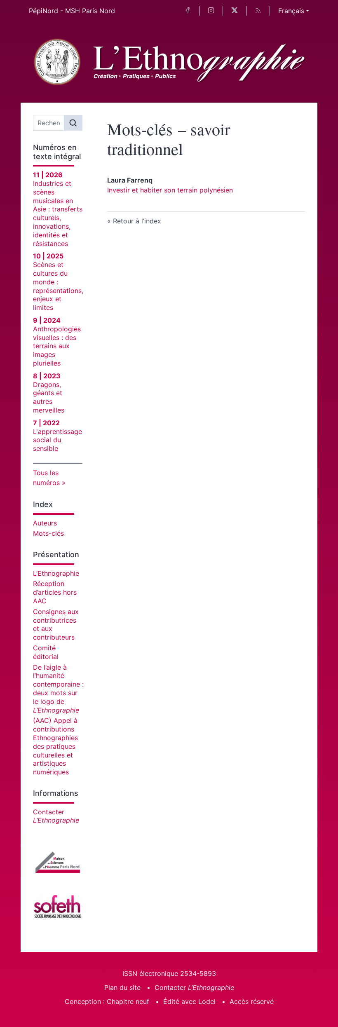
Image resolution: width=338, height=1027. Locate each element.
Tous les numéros (46, 478)
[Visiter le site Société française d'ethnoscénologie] (57, 905)
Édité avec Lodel (189, 1001)
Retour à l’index (137, 221)
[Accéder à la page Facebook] (187, 11)
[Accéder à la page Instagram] (211, 11)
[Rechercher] (73, 122)
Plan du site (122, 987)
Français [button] (291, 11)
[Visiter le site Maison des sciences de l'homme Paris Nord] (57, 862)
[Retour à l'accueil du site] (169, 62)
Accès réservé (252, 1001)
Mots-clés (48, 533)
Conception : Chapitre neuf (107, 1001)
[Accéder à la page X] (234, 11)
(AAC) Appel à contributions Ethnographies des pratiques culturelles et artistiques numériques (55, 746)
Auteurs (45, 523)
